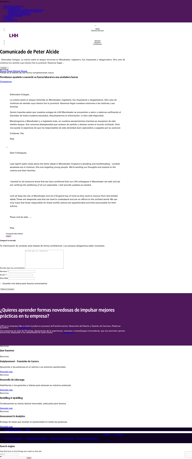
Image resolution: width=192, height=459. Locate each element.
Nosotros (9, 18)
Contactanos (10, 20)
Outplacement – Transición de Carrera (25, 10)
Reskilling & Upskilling (19, 13)
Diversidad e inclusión (36, 439)
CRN (27, 430)
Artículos (97, 40)
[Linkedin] (7, 236)
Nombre (4, 271)
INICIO (97, 29)
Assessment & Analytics (19, 15)
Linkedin (119, 435)
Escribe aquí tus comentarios (12, 268)
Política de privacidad (87, 439)
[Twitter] (8, 236)
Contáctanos (24, 328)
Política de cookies (13, 439)
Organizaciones (12, 8)
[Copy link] (11, 236)
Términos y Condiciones (62, 439)
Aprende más (6, 372)
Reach (10, 71)
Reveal (3, 71)
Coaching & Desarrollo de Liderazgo (25, 11)
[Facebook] (10, 236)
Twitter (107, 435)
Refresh (17, 71)
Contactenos (6, 82)
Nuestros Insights (13, 16)
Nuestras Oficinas (13, 430)
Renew (24, 71)
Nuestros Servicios (14, 6)
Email (3, 275)
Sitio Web (4, 278)
